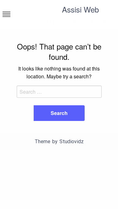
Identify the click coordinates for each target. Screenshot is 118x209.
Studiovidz (71, 141)
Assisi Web (80, 9)
